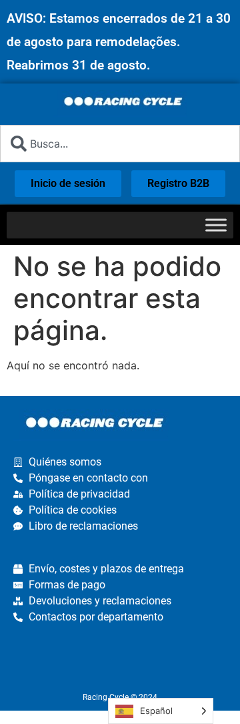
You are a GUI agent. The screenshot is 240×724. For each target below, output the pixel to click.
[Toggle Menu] (216, 224)
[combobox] (120, 143)
